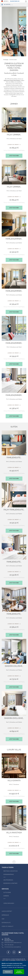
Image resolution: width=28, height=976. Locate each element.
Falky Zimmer (14, 135)
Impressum (5, 915)
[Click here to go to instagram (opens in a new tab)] (14, 952)
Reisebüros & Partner (10, 883)
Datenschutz (6, 922)
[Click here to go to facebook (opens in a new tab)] (8, 952)
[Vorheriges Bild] (3, 31)
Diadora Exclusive (14, 718)
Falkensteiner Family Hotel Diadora (12, 80)
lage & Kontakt (7, 911)
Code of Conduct (7, 926)
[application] (14, 968)
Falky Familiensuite (14, 510)
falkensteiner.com (14, 1)
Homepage (5, 59)
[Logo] (14, 4)
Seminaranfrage (8, 874)
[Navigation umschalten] (2, 4)
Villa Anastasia (14, 833)
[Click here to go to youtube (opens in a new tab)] (19, 952)
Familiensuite (14, 457)
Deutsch (6, 1)
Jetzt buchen (14, 155)
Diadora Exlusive (14, 666)
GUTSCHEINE (7, 892)
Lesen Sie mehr (13, 144)
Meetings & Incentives (10, 871)
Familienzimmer (14, 239)
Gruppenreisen (8, 880)
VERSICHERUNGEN (8, 903)
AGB (3, 919)
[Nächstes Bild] (24, 31)
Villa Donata (14, 780)
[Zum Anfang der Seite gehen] (14, 862)
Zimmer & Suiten (13, 59)
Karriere (6, 895)
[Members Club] (26, 1)
